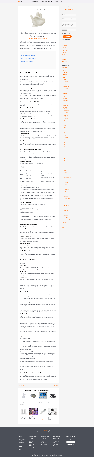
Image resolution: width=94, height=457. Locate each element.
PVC (64, 160)
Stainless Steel (66, 118)
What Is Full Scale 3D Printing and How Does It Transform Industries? (52, 417)
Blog (19, 448)
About (56, 1)
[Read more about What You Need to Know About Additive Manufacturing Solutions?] (43, 395)
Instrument (66, 182)
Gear (65, 180)
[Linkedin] (67, 444)
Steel (64, 120)
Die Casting (64, 47)
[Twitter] (69, 444)
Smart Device (67, 194)
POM (64, 153)
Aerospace (65, 168)
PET (64, 148)
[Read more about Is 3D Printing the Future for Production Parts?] (43, 411)
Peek (64, 146)
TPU (64, 162)
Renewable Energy (68, 193)
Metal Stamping (64, 52)
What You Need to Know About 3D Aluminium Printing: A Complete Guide (33, 417)
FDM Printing (65, 70)
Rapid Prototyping (35, 1)
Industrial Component (67, 177)
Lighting (66, 184)
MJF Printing (65, 77)
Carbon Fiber (66, 137)
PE (64, 144)
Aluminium (65, 116)
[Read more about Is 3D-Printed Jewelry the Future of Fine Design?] (33, 395)
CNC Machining (64, 45)
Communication (66, 174)
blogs (63, 43)
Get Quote (20, 449)
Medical (65, 170)
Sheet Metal (64, 59)
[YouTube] (71, 444)
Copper (65, 125)
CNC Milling (65, 84)
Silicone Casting (64, 61)
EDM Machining (65, 88)
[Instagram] (70, 444)
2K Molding (66, 108)
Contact (60, 1)
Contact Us (46, 430)
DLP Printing (65, 79)
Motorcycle (66, 187)
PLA (64, 151)
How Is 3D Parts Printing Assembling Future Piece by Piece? (52, 401)
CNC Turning (43, 439)
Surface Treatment (65, 63)
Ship (65, 191)
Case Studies (65, 224)
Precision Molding (66, 112)
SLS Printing (65, 74)
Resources (50, 1)
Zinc (64, 123)
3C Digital (65, 172)
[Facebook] (68, 444)
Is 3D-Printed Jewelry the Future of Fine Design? (33, 401)
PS (64, 156)
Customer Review (66, 225)
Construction (66, 196)
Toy (64, 207)
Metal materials (64, 50)
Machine (66, 186)
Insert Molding (66, 110)
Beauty (65, 200)
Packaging (65, 203)
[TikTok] (72, 444)
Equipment (64, 222)
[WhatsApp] (73, 444)
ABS (64, 132)
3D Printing (31, 38)
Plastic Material (65, 130)
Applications (65, 165)
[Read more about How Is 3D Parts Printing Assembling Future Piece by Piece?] (52, 395)
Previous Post (21, 385)
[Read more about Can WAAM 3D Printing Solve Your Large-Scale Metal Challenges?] (24, 411)
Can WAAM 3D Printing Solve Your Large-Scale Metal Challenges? (24, 417)
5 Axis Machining (66, 86)
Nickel (65, 127)
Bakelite (65, 135)
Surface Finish (21, 445)
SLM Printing (31, 445)
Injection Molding (67, 219)
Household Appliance (67, 198)
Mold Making (64, 54)
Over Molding (65, 107)
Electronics (66, 175)
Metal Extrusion (55, 447)
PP (64, 155)
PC (64, 142)
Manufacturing (43, 1)
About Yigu (20, 436)
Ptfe (64, 158)
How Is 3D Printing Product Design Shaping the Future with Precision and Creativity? (23, 402)
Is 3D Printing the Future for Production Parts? (42, 416)
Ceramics (65, 129)
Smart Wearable (66, 205)
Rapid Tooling (65, 93)
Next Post (56, 385)
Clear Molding (65, 105)
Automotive (66, 167)
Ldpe (64, 139)
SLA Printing (65, 72)
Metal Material (65, 115)
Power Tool (67, 189)
